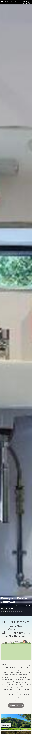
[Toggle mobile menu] (2, 2)
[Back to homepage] (10, 2)
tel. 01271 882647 (29, 2)
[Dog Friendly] (16, 707)
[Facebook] (23, 2)
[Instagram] (26, 2)
